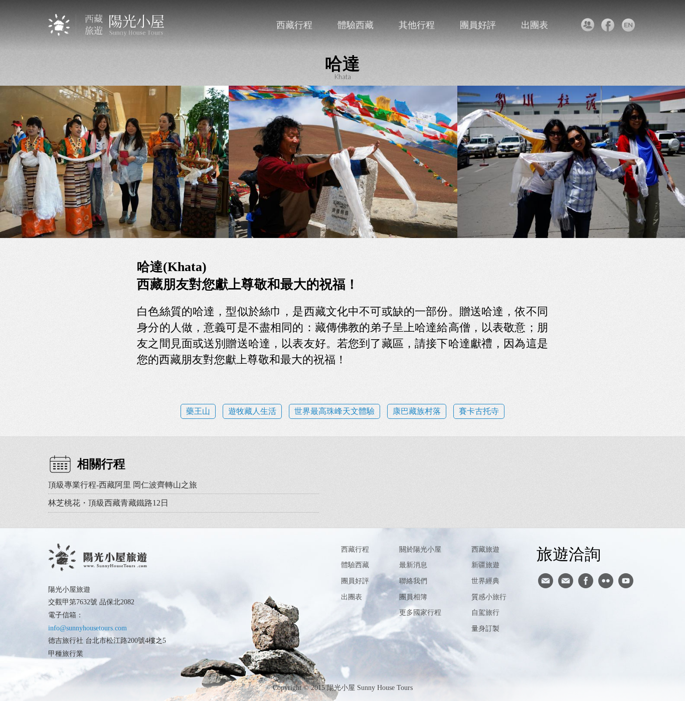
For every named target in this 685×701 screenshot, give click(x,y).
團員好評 (478, 25)
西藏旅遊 (485, 549)
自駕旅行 (485, 612)
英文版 (628, 25)
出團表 (534, 25)
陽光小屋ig (566, 581)
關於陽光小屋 (420, 549)
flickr (606, 581)
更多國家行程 (420, 612)
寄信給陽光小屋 (546, 581)
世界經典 (485, 581)
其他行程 (417, 25)
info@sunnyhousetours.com (87, 628)
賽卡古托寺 (479, 411)
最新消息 (413, 565)
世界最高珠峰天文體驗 (334, 411)
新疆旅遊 (485, 565)
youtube (626, 581)
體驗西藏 (355, 25)
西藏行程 (294, 25)
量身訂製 (485, 628)
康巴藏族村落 (417, 411)
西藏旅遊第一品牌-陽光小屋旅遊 (107, 25)
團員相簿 (413, 597)
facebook (607, 25)
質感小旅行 (488, 597)
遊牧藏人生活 (252, 411)
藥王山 (198, 411)
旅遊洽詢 (569, 554)
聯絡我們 (587, 25)
